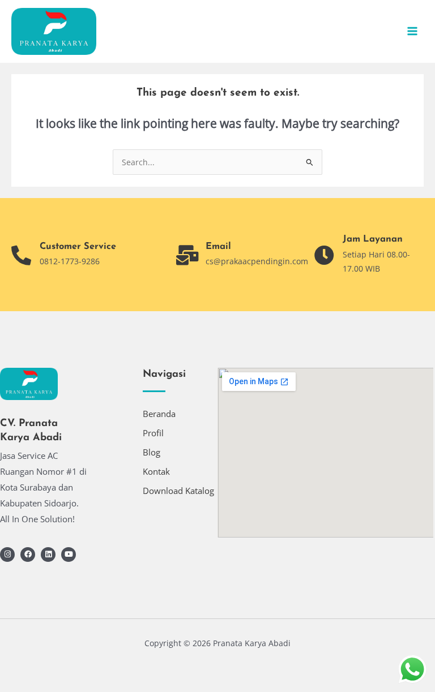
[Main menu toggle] (412, 31)
